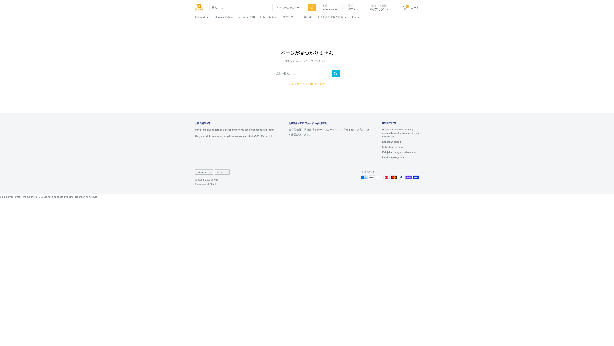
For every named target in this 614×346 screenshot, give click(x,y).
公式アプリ (289, 16)
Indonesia (201, 172)
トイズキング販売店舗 (330, 16)
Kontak (356, 16)
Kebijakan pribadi (391, 141)
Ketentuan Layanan (393, 146)
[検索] (312, 7)
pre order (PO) (247, 16)
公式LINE (306, 16)
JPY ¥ (219, 172)
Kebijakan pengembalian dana (399, 152)
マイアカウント (379, 9)
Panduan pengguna (393, 157)
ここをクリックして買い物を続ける (307, 83)
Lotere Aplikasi (268, 16)
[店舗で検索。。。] (336, 73)
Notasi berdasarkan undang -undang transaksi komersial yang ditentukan (400, 133)
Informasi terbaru (223, 16)
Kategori (200, 16)
